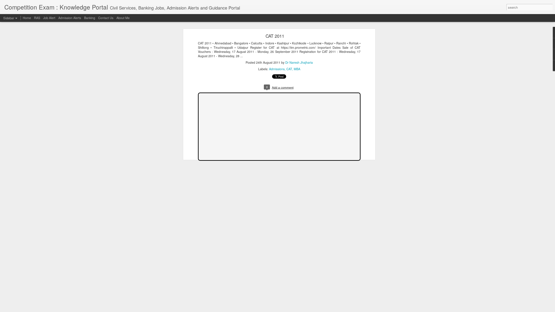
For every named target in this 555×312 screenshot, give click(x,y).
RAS (37, 18)
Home (27, 18)
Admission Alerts (69, 18)
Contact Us (105, 18)
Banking (89, 18)
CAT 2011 (275, 36)
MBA (297, 69)
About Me (123, 18)
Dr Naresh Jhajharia (299, 62)
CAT (289, 69)
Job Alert (49, 18)
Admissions (277, 69)
